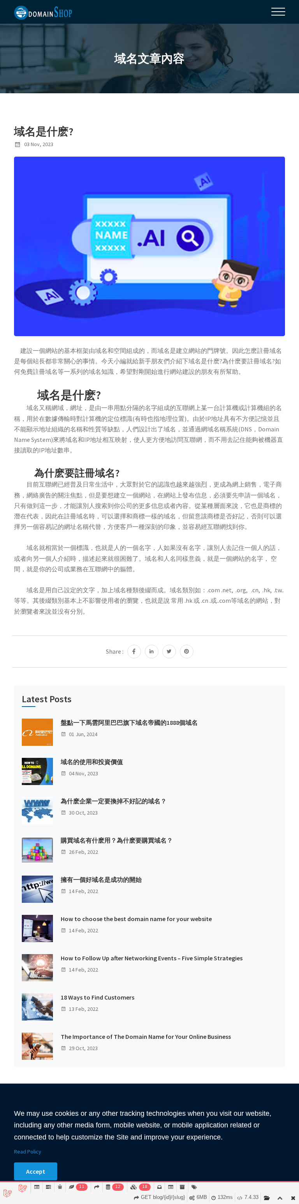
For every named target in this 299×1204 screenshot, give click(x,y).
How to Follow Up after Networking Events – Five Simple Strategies (152, 958)
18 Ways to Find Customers (97, 997)
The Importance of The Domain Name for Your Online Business (146, 1036)
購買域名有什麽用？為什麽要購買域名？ (117, 840)
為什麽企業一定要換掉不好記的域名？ (114, 801)
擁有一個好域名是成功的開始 (101, 879)
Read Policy (27, 1151)
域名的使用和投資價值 (92, 762)
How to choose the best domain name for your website (136, 919)
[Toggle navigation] (278, 11)
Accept (35, 1171)
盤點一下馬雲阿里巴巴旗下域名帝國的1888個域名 (129, 722)
